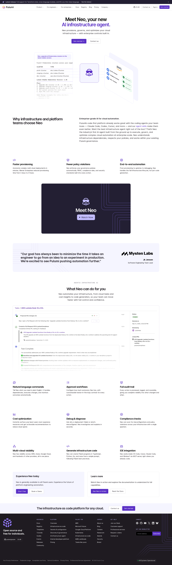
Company (104, 7)
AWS (76, 523)
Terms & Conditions (53, 560)
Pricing (96, 7)
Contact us (146, 7)
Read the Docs (117, 491)
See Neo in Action (99, 491)
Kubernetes (79, 533)
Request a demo (116, 533)
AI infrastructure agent (58, 536)
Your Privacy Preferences (10, 560)
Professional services (118, 529)
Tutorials (40, 533)
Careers (100, 529)
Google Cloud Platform (83, 529)
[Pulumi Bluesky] (157, 523)
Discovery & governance (58, 533)
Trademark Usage (25, 560)
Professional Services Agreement (80, 560)
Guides (39, 536)
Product (39, 7)
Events (39, 539)
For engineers (51, 7)
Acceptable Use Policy (39, 560)
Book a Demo (37, 491)
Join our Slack (115, 523)
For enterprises (66, 7)
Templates (40, 529)
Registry (84, 7)
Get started (164, 7)
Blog (90, 7)
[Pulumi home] (8, 7)
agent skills (141, 126)
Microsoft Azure (80, 526)
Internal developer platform (59, 539)
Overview (53, 523)
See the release (86, 2)
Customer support (117, 526)
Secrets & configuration (58, 529)
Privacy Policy (64, 560)
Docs (77, 7)
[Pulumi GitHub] (141, 523)
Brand (99, 542)
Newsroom (100, 533)
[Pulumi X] (149, 523)
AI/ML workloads (80, 539)
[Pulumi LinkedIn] (153, 523)
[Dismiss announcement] (168, 2)
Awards (99, 536)
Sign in (155, 7)
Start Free (22, 491)
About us (100, 523)
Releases (40, 542)
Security (100, 539)
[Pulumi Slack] (137, 523)
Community (40, 545)
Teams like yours (80, 542)
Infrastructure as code (57, 526)
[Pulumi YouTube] (145, 523)
